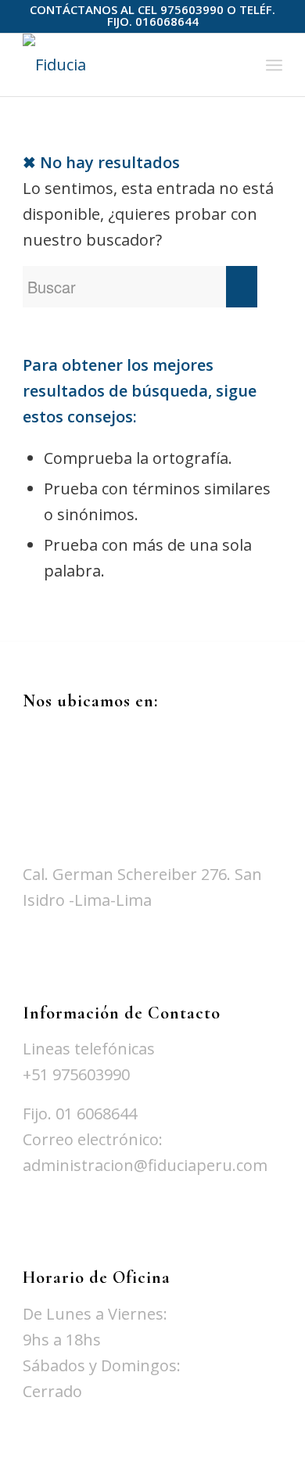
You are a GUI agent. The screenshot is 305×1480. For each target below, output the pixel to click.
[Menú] (274, 65)
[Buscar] (239, 65)
